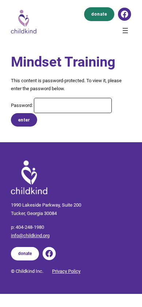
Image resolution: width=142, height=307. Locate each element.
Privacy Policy (66, 271)
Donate (99, 14)
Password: (22, 105)
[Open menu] (125, 30)
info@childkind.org (30, 235)
